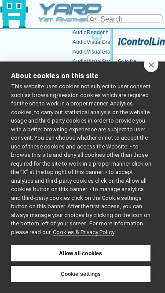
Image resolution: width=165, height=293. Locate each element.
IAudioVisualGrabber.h (98, 52)
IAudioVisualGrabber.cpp (101, 42)
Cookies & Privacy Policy (83, 232)
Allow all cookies (80, 253)
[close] (151, 64)
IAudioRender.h (90, 32)
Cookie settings (81, 274)
